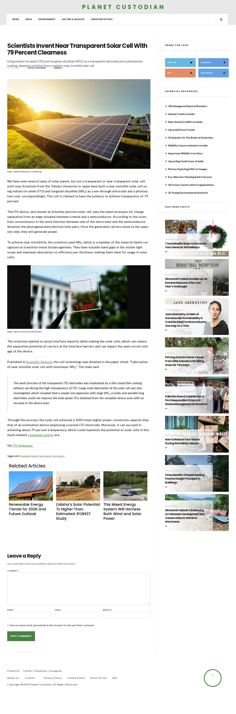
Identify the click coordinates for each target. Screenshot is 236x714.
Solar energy (45, 456)
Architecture (173, 471)
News (15, 19)
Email (58, 610)
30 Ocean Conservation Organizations (191, 184)
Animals (169, 353)
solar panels (58, 456)
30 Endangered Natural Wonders (187, 106)
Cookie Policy (76, 677)
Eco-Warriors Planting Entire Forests (190, 176)
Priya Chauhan (37, 68)
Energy (58, 68)
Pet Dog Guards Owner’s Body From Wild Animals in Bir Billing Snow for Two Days (184, 361)
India (29, 19)
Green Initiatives (102, 19)
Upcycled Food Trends (181, 129)
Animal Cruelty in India (181, 113)
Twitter (171, 62)
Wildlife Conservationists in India (188, 145)
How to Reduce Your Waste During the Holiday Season (182, 441)
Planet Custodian (123, 7)
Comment (13, 571)
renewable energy (41, 435)
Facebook (206, 62)
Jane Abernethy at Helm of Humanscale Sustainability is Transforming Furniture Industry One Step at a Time (186, 320)
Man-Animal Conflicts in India (185, 121)
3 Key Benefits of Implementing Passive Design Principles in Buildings (184, 479)
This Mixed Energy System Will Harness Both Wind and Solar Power (122, 511)
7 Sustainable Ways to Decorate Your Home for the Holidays (185, 245)
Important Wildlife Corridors (185, 153)
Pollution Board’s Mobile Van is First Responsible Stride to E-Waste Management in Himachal (186, 400)
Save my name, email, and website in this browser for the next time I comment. (52, 625)
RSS (169, 73)
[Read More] (166, 251)
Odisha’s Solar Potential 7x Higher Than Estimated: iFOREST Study (78, 511)
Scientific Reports (39, 362)
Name (10, 610)
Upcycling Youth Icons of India (186, 161)
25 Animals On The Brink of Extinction (190, 137)
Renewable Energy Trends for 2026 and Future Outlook (27, 509)
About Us (13, 677)
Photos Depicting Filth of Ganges (187, 169)
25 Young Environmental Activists (188, 192)
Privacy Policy (53, 677)
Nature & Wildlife (73, 19)
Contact (30, 677)
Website (107, 610)
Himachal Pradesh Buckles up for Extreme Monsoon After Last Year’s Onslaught (186, 283)
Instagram (207, 73)
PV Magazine (23, 445)
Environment (47, 19)
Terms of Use (98, 677)
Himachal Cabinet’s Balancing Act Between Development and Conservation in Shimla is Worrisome (185, 516)
